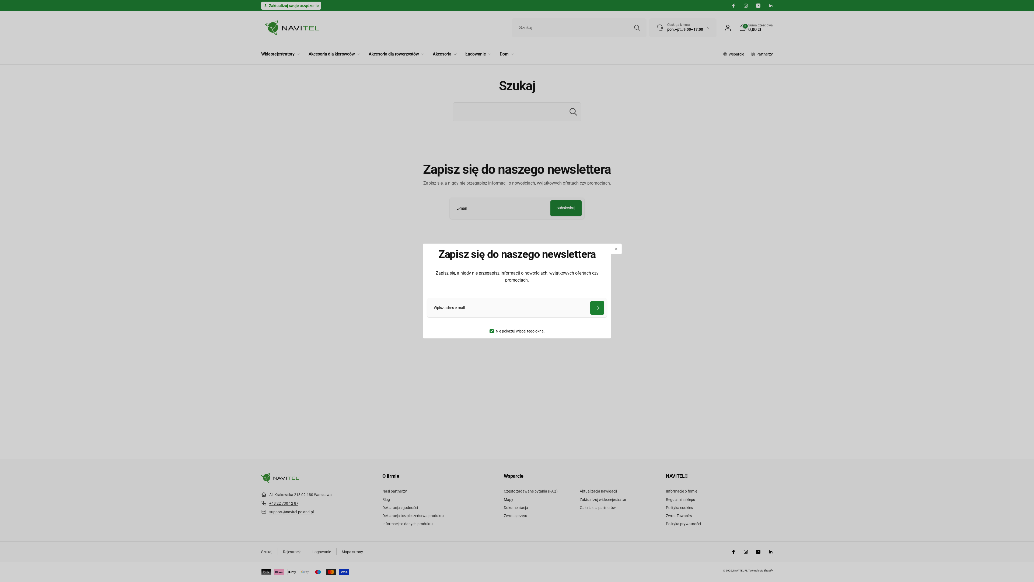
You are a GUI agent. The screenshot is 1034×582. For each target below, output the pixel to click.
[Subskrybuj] (597, 308)
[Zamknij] (616, 249)
